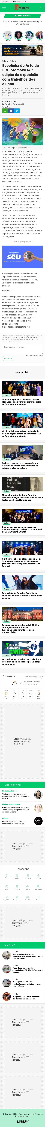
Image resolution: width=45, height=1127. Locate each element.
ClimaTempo (39, 678)
